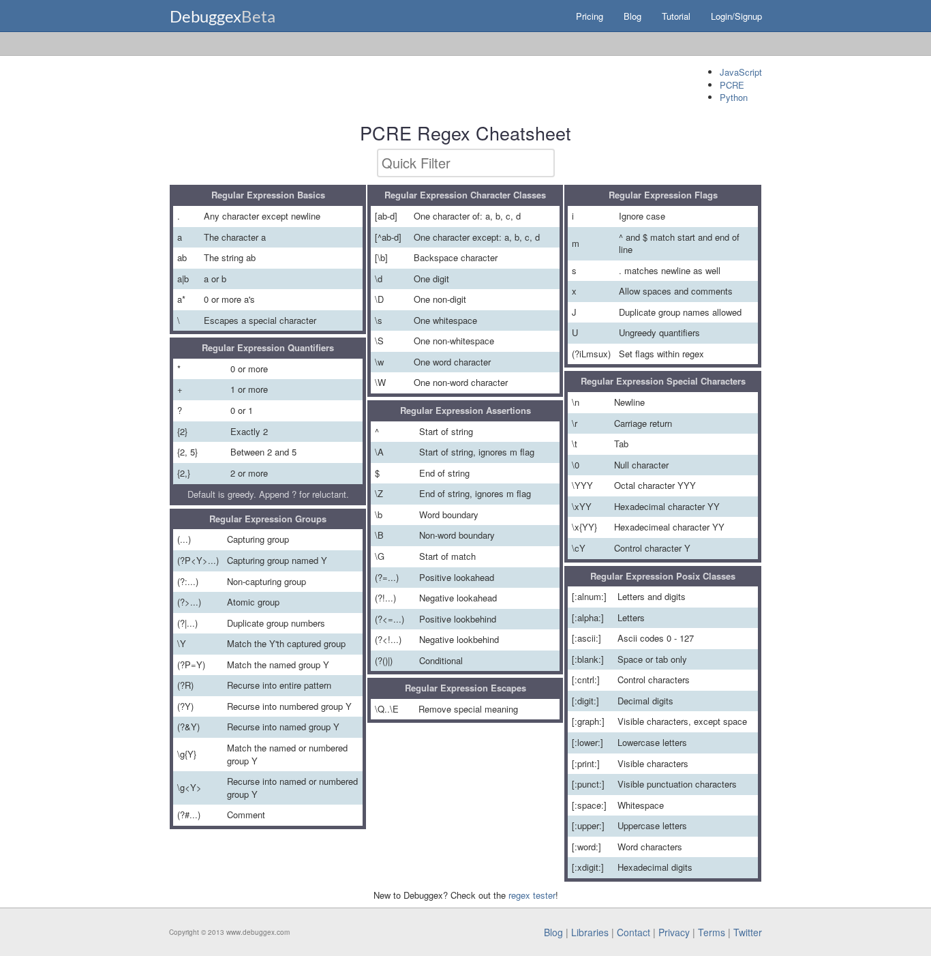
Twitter (747, 932)
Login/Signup (736, 16)
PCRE (732, 84)
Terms (711, 932)
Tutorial (676, 16)
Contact (633, 932)
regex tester (531, 894)
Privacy (674, 932)
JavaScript (741, 71)
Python (734, 97)
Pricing (589, 16)
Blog (632, 16)
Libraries (590, 932)
